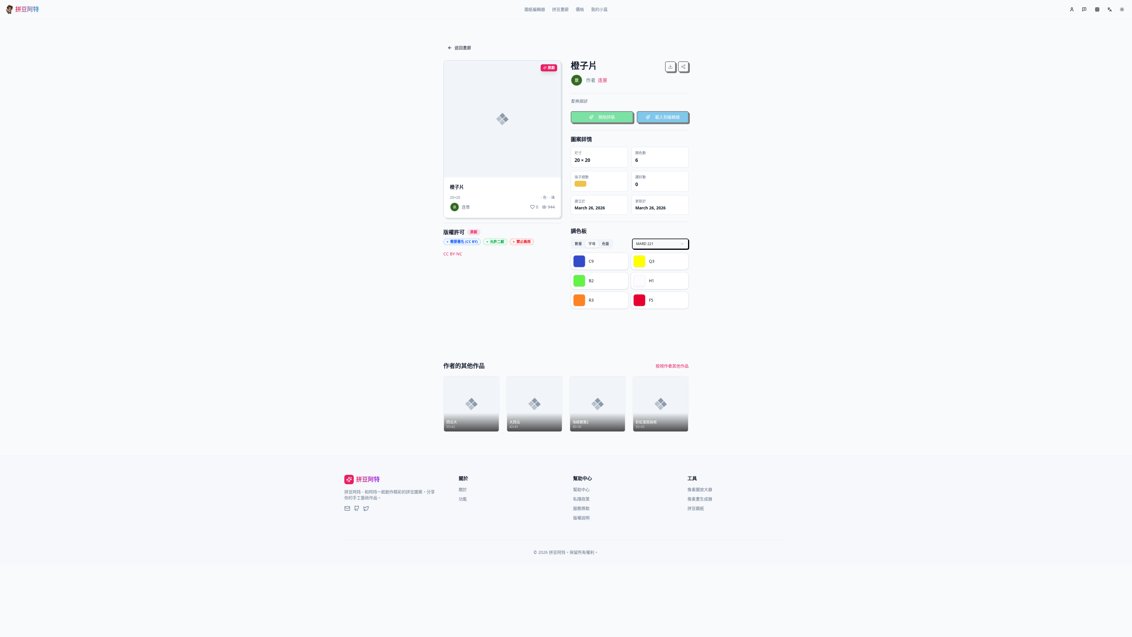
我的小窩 (599, 9)
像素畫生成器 (699, 499)
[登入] (1072, 9)
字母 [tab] (591, 243)
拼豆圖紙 (695, 508)
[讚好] (550, 167)
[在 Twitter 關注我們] (366, 508)
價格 (580, 9)
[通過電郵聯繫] (347, 508)
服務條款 (581, 508)
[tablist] (592, 244)
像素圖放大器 (699, 489)
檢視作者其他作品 (672, 366)
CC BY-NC (452, 254)
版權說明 (581, 518)
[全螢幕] (537, 167)
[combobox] (660, 244)
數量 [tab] (578, 243)
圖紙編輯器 (534, 9)
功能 (463, 499)
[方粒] (1097, 9)
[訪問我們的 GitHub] (357, 508)
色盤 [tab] (605, 243)
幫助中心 (581, 489)
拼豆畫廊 (560, 9)
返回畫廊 (463, 47)
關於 (463, 489)
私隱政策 (581, 499)
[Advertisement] (502, 304)
